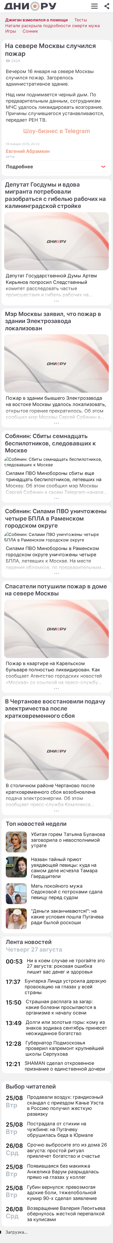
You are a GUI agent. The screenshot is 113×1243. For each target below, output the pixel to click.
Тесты (80, 19)
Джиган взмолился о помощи (36, 19)
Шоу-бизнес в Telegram (56, 131)
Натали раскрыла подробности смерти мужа (52, 25)
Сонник (30, 31)
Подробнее (19, 166)
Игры (10, 31)
